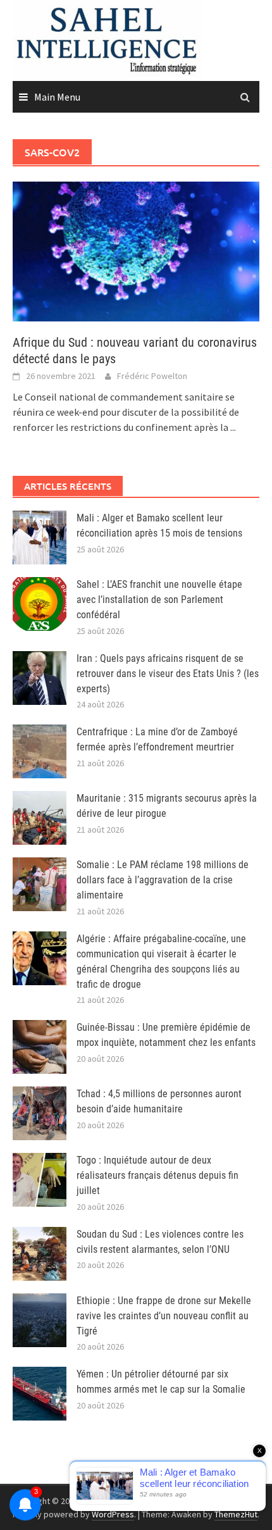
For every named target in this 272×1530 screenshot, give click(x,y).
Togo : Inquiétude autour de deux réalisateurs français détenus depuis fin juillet (157, 1175)
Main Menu (57, 96)
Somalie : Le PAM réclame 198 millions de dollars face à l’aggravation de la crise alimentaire (163, 880)
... (233, 427)
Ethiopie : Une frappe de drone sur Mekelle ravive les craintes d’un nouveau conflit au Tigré (164, 1316)
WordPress (113, 1514)
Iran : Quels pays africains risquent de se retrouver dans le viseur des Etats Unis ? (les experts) (168, 673)
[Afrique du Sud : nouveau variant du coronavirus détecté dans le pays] (136, 250)
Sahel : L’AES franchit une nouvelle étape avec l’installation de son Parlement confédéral (159, 599)
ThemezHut (235, 1514)
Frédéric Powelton (152, 376)
